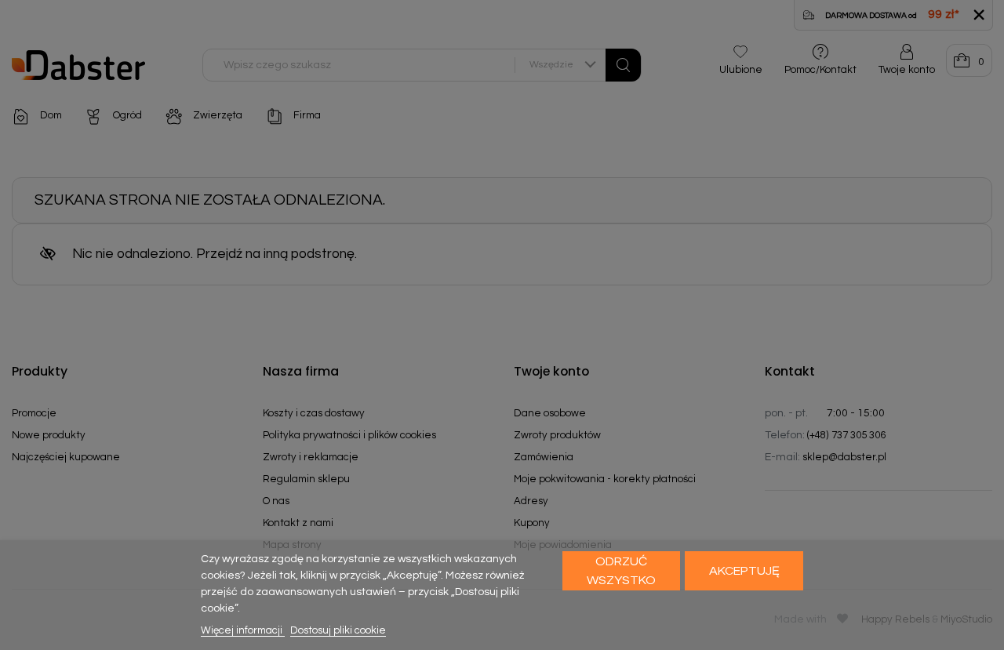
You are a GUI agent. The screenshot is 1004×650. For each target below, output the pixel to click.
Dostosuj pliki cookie (338, 630)
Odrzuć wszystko (621, 570)
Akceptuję (744, 571)
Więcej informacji (243, 630)
